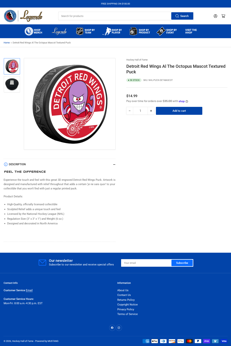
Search (184, 16)
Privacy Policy (125, 309)
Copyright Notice (127, 304)
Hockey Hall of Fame (137, 59)
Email (29, 290)
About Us (122, 290)
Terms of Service (127, 314)
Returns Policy (126, 299)
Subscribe (182, 263)
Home (7, 42)
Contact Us (124, 295)
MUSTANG (53, 341)
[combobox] (126, 16)
